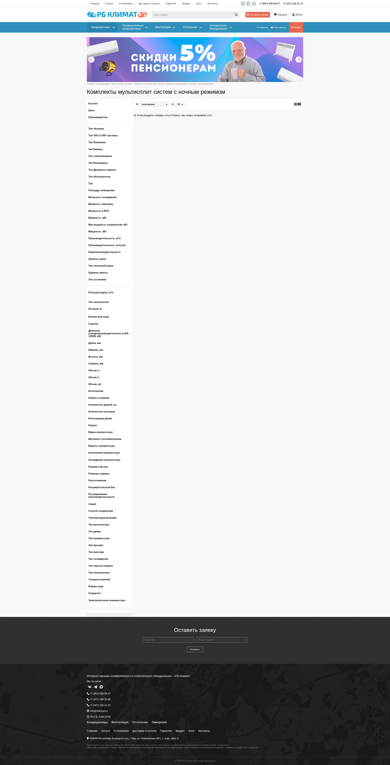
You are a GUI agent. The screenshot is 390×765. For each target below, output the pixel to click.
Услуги (109, 3)
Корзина (282, 14)
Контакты (213, 3)
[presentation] (91, 60)
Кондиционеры (97, 722)
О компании (125, 3)
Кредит (186, 3)
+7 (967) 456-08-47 (269, 3)
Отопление (140, 722)
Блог (199, 3)
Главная (94, 3)
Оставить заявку (259, 14)
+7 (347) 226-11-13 (293, 3)
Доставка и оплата (149, 3)
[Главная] (117, 17)
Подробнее (223, 745)
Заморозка (159, 722)
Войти (299, 14)
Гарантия (171, 3)
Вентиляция (120, 722)
